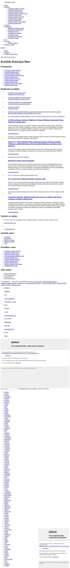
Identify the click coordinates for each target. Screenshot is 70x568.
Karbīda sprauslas (13, 108)
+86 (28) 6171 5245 (10, 302)
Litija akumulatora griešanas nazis (17, 13)
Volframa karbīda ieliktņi (48, 283)
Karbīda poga (21, 283)
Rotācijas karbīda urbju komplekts (21, 161)
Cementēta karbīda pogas (15, 10)
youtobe (12, 278)
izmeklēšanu (11, 133)
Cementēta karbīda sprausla (8, 283)
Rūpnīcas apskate (13, 43)
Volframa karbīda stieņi (14, 15)
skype (11, 277)
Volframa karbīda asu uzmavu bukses (18, 99)
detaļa (17, 133)
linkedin (12, 275)
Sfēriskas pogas (15, 285)
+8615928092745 (9, 229)
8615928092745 (9, 329)
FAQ (5, 39)
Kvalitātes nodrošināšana (15, 36)
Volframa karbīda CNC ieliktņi (17, 21)
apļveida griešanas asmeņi (33, 283)
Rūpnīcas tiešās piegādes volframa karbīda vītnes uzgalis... (25, 113)
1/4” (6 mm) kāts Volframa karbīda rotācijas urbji (27, 179)
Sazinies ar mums (9, 44)
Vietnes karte (38, 281)
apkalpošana (7, 26)
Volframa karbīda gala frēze (16, 17)
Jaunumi (6, 25)
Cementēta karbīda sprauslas (16, 8)
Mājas (6, 5)
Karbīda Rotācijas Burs (14, 20)
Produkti (6, 7)
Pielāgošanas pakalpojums (15, 30)
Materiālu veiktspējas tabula (16, 28)
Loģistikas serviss (13, 35)
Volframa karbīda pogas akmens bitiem (19, 104)
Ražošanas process (13, 31)
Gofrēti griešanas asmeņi (15, 18)
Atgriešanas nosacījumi (14, 33)
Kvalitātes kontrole (13, 38)
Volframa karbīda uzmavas (15, 12)
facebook (13, 273)
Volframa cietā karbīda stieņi (16, 94)
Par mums (7, 41)
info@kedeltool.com (10, 223)
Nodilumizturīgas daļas (14, 23)
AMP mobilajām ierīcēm (50, 281)
